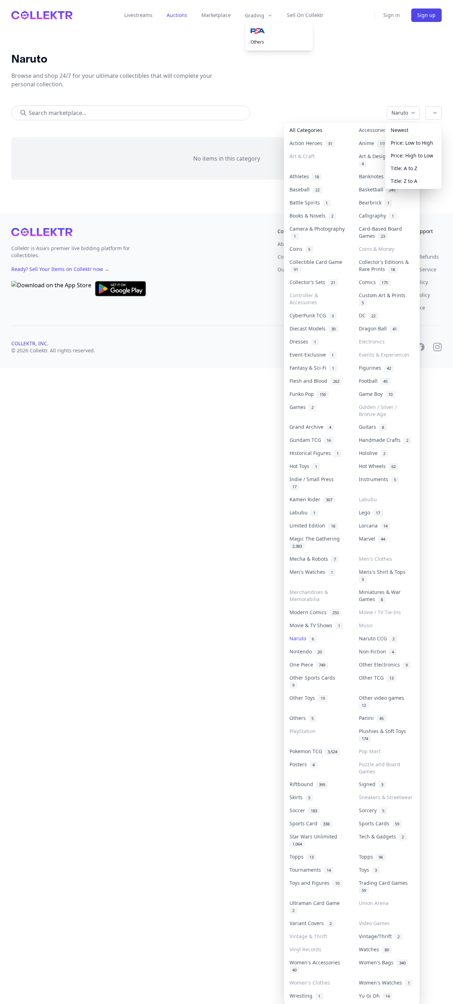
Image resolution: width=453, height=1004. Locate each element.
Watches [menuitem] (374, 949)
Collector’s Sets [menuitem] (312, 282)
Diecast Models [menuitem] (312, 328)
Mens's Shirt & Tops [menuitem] (383, 575)
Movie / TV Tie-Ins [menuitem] (380, 612)
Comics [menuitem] (373, 282)
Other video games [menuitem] (383, 701)
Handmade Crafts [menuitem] (383, 440)
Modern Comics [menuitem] (314, 612)
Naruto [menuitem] (301, 638)
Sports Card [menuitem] (309, 823)
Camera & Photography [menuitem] (317, 232)
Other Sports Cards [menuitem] (313, 681)
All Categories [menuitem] (305, 130)
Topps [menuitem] (301, 856)
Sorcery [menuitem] (371, 810)
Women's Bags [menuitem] (382, 962)
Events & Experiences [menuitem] (384, 354)
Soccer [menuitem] (303, 810)
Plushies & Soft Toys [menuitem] (384, 734)
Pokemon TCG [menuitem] (313, 751)
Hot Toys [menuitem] (303, 466)
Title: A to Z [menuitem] (404, 168)
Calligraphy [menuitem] (376, 215)
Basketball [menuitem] (377, 189)
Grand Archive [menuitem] (310, 426)
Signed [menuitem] (371, 784)
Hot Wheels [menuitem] (377, 466)
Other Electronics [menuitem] (383, 664)
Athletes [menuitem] (304, 176)
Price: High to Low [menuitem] (412, 155)
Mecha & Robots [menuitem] (312, 558)
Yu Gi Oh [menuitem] (374, 995)
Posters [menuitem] (302, 764)
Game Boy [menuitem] (375, 394)
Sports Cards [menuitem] (379, 823)
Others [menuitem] (257, 42)
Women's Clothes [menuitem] (309, 982)
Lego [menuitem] (369, 512)
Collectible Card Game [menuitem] (315, 265)
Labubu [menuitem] (368, 499)
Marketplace (216, 15)
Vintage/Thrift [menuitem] (379, 936)
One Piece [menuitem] (307, 664)
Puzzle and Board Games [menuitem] (379, 768)
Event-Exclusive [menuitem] (311, 354)
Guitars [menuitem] (371, 426)
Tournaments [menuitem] (310, 869)
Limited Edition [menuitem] (312, 525)
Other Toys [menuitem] (307, 697)
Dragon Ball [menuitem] (378, 328)
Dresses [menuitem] (302, 341)
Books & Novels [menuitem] (311, 215)
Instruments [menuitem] (377, 479)
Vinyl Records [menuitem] (305, 949)
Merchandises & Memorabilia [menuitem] (308, 595)
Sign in (391, 15)
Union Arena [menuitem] (374, 903)
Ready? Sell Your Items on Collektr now (60, 269)
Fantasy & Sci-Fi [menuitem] (311, 367)
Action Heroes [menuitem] (310, 143)
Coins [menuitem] (299, 249)
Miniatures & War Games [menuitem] (380, 595)
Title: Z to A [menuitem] (404, 181)
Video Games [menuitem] (374, 923)
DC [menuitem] (367, 315)
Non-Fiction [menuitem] (376, 651)
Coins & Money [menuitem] (376, 249)
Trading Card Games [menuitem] (385, 886)
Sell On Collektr (305, 15)
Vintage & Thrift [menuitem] (308, 936)
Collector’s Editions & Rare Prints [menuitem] (384, 265)
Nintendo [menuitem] (305, 651)
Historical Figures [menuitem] (314, 453)
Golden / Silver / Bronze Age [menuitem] (378, 410)
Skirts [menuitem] (299, 797)
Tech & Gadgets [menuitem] (381, 836)
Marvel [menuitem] (372, 538)
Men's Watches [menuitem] (311, 572)
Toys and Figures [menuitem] (314, 882)
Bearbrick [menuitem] (374, 202)
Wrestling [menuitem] (304, 995)
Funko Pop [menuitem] (307, 394)
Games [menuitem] (301, 407)
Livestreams (138, 15)
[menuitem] (279, 30)
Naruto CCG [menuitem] (377, 638)
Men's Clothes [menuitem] (375, 558)
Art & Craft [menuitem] (302, 156)
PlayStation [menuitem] (302, 731)
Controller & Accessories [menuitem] (303, 299)
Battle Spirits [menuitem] (308, 202)
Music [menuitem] (366, 625)
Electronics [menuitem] (372, 341)
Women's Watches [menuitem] (384, 982)
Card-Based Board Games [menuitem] (380, 232)
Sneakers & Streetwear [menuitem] (386, 797)
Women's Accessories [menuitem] (316, 966)
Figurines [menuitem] (375, 367)
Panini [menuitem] (371, 718)
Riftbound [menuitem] (307, 784)
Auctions (177, 15)
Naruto (399, 112)
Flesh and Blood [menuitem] (314, 380)
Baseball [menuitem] (304, 189)
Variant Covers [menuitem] (310, 923)
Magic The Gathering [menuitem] (316, 542)
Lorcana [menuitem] (373, 525)
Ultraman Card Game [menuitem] (316, 906)
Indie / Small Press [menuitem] (313, 482)
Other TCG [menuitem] (376, 677)
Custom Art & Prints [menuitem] (383, 298)
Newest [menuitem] (399, 130)
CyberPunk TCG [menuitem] (311, 315)
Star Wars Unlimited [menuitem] (314, 840)
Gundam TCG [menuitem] (310, 440)
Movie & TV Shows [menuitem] (314, 625)
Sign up (426, 15)
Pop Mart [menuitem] (369, 751)
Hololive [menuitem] (372, 453)
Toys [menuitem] (368, 869)
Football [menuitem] (373, 380)
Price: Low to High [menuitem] (412, 142)
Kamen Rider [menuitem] (310, 499)
